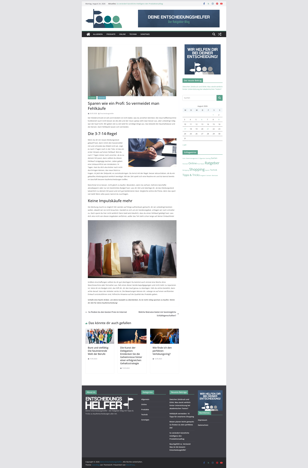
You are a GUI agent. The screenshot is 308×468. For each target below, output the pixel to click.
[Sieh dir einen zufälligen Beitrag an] (220, 34)
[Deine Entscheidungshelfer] (88, 34)
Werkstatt (215, 175)
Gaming (208, 158)
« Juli (184, 145)
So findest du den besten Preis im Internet (107, 312)
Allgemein (98, 34)
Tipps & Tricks (191, 175)
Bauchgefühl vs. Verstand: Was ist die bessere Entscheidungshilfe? (180, 447)
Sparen (207, 170)
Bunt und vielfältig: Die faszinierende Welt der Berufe (98, 351)
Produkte (110, 34)
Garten (214, 158)
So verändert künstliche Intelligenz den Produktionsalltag (140, 4)
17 (185, 129)
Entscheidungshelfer (107, 113)
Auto (184, 158)
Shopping (197, 169)
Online (122, 34)
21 (208, 129)
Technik (133, 34)
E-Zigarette (201, 158)
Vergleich (203, 175)
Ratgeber (212, 163)
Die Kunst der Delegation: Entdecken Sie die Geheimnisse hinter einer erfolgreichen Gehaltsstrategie (131, 355)
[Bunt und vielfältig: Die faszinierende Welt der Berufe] (99, 330)
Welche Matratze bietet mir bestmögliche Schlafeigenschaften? (157, 314)
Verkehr (208, 175)
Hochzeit (185, 164)
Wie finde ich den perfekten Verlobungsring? (162, 351)
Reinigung (186, 170)
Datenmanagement (192, 158)
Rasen (202, 164)
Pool (198, 164)
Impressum (202, 420)
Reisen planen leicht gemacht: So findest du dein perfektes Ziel (182, 425)
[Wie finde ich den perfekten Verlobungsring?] (164, 330)
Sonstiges (145, 34)
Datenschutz (203, 425)
